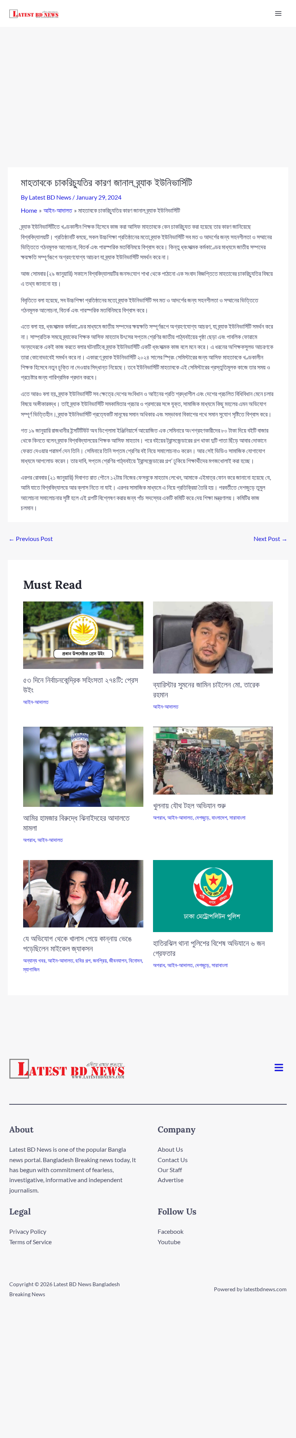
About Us (170, 1149)
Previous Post (30, 538)
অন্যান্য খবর (34, 960)
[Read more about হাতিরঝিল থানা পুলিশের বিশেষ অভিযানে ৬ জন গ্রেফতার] (213, 895)
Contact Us (173, 1159)
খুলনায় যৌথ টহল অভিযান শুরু (189, 805)
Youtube (169, 1241)
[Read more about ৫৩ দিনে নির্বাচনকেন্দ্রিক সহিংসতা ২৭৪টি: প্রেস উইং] (83, 634)
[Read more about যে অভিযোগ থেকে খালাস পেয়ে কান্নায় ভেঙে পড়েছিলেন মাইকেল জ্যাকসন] (83, 893)
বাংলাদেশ (219, 817)
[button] (279, 1068)
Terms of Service (30, 1241)
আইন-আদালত (36, 702)
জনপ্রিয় (100, 960)
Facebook (170, 1231)
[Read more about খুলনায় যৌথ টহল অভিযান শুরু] (213, 759)
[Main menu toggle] (278, 13)
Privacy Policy (27, 1231)
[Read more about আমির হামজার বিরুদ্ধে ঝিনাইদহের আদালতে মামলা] (83, 765)
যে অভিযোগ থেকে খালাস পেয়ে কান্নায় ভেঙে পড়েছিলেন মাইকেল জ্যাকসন (77, 943)
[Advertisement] (148, 85)
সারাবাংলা (237, 817)
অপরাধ (29, 840)
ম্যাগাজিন (31, 969)
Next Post (271, 538)
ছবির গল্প (83, 960)
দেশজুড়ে (202, 817)
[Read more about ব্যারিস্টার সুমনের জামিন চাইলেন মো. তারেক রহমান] (213, 636)
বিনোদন (135, 960)
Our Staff (170, 1169)
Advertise (170, 1179)
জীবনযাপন (117, 960)
